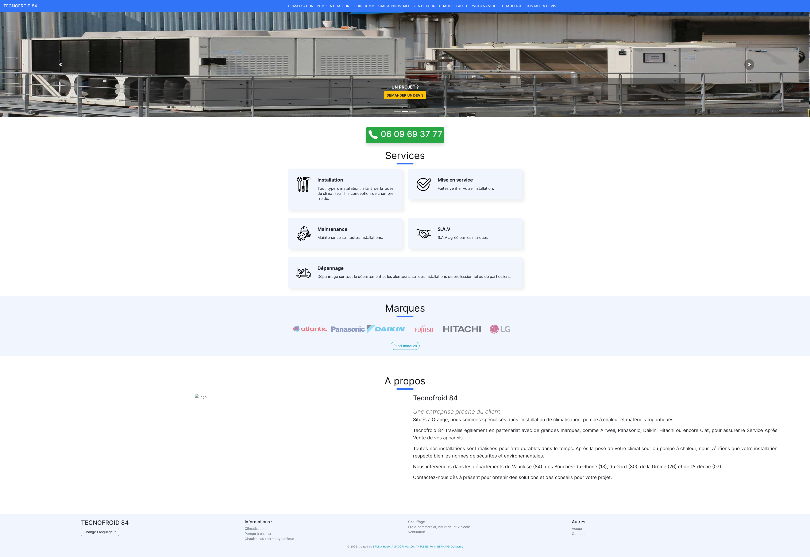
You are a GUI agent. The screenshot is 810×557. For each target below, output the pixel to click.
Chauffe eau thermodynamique (269, 539)
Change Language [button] (99, 532)
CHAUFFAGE (512, 6)
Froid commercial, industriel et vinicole (439, 527)
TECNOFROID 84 (20, 5)
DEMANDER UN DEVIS (405, 95)
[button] (61, 64)
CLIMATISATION (300, 6)
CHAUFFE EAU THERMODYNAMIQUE (469, 6)
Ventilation (416, 532)
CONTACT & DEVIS (541, 6)
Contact (578, 533)
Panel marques (405, 346)
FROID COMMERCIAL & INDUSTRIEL (381, 6)
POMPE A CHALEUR (333, 6)
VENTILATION (424, 6)
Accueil (577, 528)
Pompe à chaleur (258, 533)
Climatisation (255, 528)
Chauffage (416, 522)
